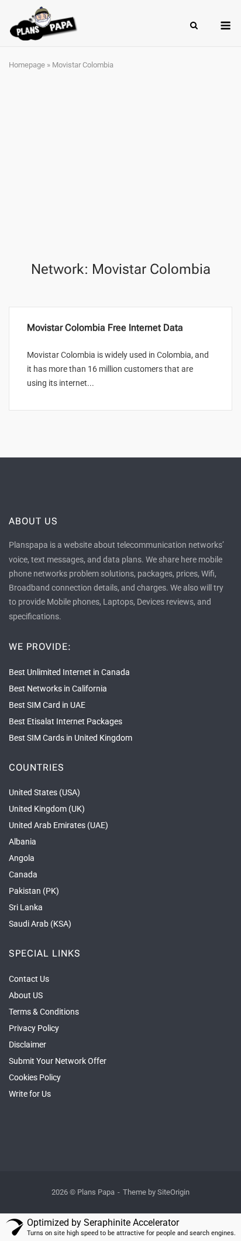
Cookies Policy (35, 1077)
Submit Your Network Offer (57, 1061)
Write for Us (30, 1093)
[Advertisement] (120, 166)
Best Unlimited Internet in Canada (69, 672)
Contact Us (29, 979)
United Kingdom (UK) (47, 808)
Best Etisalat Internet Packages (65, 721)
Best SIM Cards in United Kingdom (70, 737)
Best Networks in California (58, 688)
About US (26, 995)
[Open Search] (194, 26)
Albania (22, 841)
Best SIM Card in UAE (47, 705)
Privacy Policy (34, 1028)
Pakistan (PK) (34, 891)
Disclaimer (27, 1044)
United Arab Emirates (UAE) (58, 825)
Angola (22, 858)
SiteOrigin (173, 1192)
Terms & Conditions (44, 1011)
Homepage (27, 64)
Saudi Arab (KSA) (40, 923)
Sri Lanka (26, 907)
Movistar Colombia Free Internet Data (105, 327)
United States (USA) (44, 792)
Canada (23, 874)
